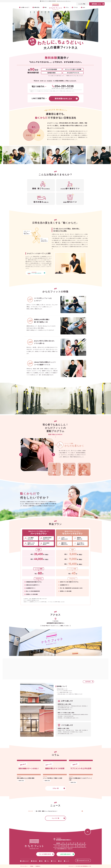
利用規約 (31, 866)
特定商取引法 (38, 866)
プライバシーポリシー (24, 866)
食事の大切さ (21, 780)
